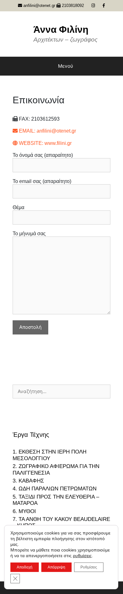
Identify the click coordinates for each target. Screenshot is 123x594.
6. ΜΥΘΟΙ (24, 511)
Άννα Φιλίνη (60, 29)
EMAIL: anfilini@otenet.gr (47, 131)
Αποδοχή (24, 567)
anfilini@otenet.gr (38, 5)
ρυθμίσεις (82, 555)
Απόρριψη (56, 567)
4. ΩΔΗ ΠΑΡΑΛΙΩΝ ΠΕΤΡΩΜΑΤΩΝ (55, 489)
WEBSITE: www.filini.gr (45, 143)
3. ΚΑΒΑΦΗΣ (28, 481)
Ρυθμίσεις (88, 567)
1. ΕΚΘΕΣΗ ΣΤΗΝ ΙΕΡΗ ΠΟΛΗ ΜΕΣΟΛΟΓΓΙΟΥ (49, 455)
